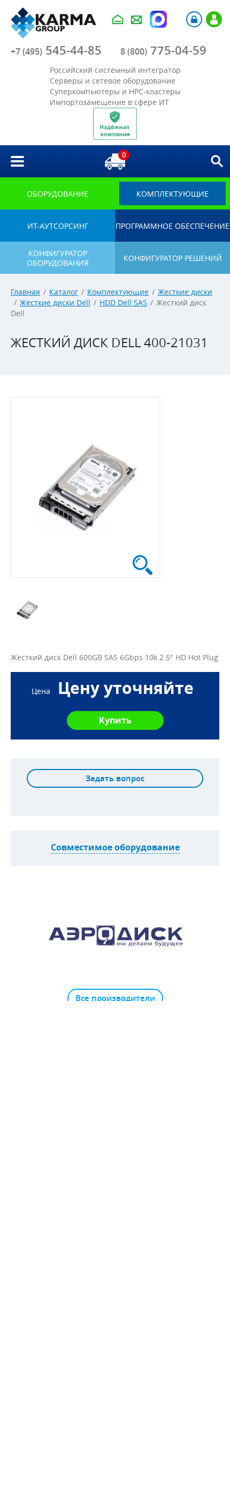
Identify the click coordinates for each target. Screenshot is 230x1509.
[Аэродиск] (115, 935)
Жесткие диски (185, 292)
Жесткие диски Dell (55, 302)
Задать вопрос (115, 778)
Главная (25, 292)
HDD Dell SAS (123, 302)
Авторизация (194, 19)
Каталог (63, 292)
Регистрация (214, 19)
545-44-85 (56, 50)
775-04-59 (163, 50)
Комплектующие (118, 292)
